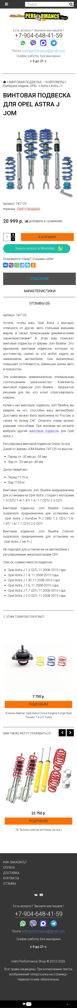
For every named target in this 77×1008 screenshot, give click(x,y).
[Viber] (11, 265)
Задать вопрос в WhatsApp (35, 248)
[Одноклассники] (33, 265)
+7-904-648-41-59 (38, 35)
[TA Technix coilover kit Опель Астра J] (38, 775)
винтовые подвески (44, 431)
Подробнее (38, 704)
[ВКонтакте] (5, 265)
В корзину (47, 237)
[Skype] (27, 265)
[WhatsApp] (16, 265)
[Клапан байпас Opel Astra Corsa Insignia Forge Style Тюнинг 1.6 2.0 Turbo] (38, 658)
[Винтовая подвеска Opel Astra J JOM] (38, 162)
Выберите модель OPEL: (20, 86)
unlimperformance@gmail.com (43, 51)
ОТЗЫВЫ (9, 883)
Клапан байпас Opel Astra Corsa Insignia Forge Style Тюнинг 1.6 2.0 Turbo (39, 715)
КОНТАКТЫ (11, 878)
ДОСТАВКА (11, 873)
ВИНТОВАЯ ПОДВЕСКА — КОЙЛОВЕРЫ (36, 82)
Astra (44, 86)
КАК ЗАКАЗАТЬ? (15, 862)
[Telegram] (22, 265)
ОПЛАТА (9, 867)
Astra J (56, 86)
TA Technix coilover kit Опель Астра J (38, 829)
